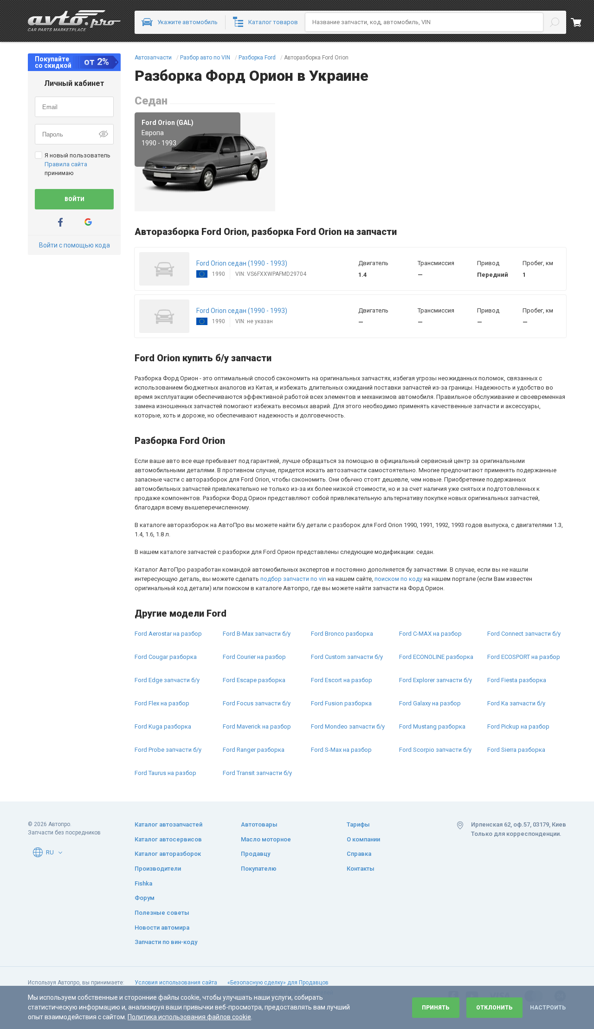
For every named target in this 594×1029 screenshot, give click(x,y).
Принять (436, 1007)
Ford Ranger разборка (253, 749)
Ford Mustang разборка (432, 726)
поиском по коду (398, 578)
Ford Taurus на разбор (165, 772)
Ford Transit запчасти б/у (257, 772)
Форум (145, 897)
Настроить (548, 1007)
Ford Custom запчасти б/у (347, 656)
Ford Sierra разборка (516, 749)
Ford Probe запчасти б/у (168, 749)
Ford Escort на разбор (341, 680)
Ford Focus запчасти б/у (257, 703)
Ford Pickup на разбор (518, 726)
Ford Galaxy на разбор (430, 703)
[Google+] (88, 222)
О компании (363, 839)
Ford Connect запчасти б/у (524, 633)
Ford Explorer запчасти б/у (435, 680)
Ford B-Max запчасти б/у (257, 633)
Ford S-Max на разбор (341, 749)
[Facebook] (60, 222)
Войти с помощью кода (74, 245)
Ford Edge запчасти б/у (167, 680)
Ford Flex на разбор (162, 703)
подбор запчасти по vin (293, 578)
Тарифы (358, 824)
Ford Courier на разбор (254, 656)
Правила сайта (66, 164)
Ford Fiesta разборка (516, 680)
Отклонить (494, 1007)
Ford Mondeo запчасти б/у (348, 726)
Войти (74, 199)
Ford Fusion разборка (341, 703)
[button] (164, 269)
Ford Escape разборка (254, 680)
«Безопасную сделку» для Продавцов (278, 982)
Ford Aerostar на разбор (168, 633)
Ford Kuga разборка (163, 726)
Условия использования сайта (176, 982)
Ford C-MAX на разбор (430, 633)
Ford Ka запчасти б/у (516, 703)
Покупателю (259, 868)
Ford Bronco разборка (342, 633)
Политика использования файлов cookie (189, 1017)
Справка (359, 853)
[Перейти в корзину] (582, 22)
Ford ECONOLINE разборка (436, 656)
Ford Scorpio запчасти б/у (435, 749)
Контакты (360, 868)
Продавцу (255, 853)
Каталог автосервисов (168, 839)
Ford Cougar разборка (166, 656)
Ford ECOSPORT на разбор (523, 656)
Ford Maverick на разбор (257, 726)
